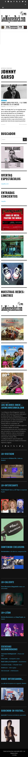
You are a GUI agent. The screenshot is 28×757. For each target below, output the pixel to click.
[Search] (3, 7)
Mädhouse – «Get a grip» (8, 668)
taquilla (3, 201)
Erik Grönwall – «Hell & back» (10, 671)
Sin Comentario (23, 124)
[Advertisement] (14, 49)
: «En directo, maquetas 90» (14, 551)
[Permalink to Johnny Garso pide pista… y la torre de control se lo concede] (14, 91)
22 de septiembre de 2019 (11, 106)
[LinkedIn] (11, 1)
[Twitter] (22, 1)
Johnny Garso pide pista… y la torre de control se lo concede (14, 103)
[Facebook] (5, 1)
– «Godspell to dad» (10, 659)
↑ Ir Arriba (14, 755)
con (8, 617)
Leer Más (3, 124)
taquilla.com (5, 184)
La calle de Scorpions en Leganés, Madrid (13, 683)
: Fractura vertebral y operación (13, 715)
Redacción (3, 106)
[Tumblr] (19, 1)
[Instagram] (8, 1)
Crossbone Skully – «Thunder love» (11, 665)
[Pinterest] (14, 1)
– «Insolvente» (13, 661)
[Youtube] (25, 1)
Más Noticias (3, 100)
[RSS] (16, 1)
